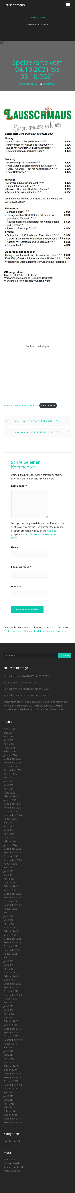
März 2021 (9, 972)
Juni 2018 (8, 1096)
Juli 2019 (8, 1047)
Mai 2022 (8, 920)
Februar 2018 (11, 1111)
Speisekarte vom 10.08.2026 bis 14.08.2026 (27, 688)
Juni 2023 (8, 871)
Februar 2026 (11, 751)
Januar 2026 (10, 755)
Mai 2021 (8, 965)
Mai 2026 (8, 740)
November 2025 (12, 762)
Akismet (51, 530)
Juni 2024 (8, 826)
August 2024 (10, 818)
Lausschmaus (14, 5)
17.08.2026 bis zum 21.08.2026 (20, 682)
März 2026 (9, 747)
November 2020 (12, 987)
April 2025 (9, 788)
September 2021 (13, 950)
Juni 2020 (8, 1006)
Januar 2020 (10, 1025)
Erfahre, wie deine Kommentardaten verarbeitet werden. (35, 631)
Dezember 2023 (12, 848)
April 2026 (9, 743)
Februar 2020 (11, 1021)
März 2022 (9, 927)
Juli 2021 (8, 957)
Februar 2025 (11, 796)
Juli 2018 (8, 1092)
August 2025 (10, 774)
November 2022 (12, 897)
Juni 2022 (8, 916)
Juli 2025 (8, 777)
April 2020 (9, 1013)
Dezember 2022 (12, 893)
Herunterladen (48, 405)
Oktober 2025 (11, 766)
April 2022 (9, 923)
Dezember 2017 (12, 1118)
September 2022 (13, 905)
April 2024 (9, 833)
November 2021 (12, 942)
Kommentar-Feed (13, 1167)
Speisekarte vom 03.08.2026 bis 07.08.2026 (27, 695)
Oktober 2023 (11, 856)
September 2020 (13, 995)
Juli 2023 (8, 867)
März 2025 (9, 792)
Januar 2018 (10, 1114)
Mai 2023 (8, 875)
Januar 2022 (10, 935)
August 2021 (10, 953)
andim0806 (49, 83)
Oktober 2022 (11, 901)
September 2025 (13, 770)
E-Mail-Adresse (21, 566)
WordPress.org (12, 1170)
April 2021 (9, 968)
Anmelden (9, 1159)
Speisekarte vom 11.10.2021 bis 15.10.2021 (37, 432)
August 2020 (10, 998)
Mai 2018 (8, 1099)
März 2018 (9, 1107)
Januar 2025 (10, 800)
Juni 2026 (8, 736)
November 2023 (12, 852)
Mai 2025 (8, 785)
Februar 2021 (11, 976)
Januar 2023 (10, 890)
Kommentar (19, 485)
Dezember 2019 (12, 1028)
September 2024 (13, 815)
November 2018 (12, 1077)
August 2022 (10, 908)
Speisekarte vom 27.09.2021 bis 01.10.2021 (37, 421)
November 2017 (12, 1122)
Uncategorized (12, 1141)
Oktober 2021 (11, 946)
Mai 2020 (8, 1010)
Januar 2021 (10, 979)
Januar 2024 (10, 845)
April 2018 (9, 1103)
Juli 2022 (8, 912)
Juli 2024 (8, 822)
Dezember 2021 (12, 938)
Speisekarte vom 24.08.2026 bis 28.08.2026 (27, 676)
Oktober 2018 (11, 1081)
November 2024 (12, 807)
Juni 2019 (8, 1051)
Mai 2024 (8, 830)
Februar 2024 (11, 841)
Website (16, 586)
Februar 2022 (11, 931)
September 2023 (13, 860)
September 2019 (13, 1039)
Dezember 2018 (12, 1073)
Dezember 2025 (12, 758)
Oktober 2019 (11, 1036)
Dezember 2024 (12, 803)
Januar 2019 (10, 1069)
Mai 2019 (8, 1054)
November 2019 (12, 1032)
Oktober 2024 (11, 811)
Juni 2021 (8, 961)
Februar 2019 (11, 1066)
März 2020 (9, 1017)
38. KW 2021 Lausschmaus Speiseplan (21, 405)
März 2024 (9, 837)
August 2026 (10, 728)
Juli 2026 (8, 732)
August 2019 (10, 1043)
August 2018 (10, 1088)
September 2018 (13, 1085)
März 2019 (9, 1062)
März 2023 (9, 882)
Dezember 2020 (12, 983)
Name (15, 547)
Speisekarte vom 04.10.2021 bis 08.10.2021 (37, 69)
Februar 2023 (11, 886)
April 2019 (9, 1058)
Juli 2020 (8, 1002)
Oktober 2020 (11, 991)
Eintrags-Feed (11, 1163)
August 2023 (10, 863)
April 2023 (9, 878)
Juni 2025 (8, 781)
